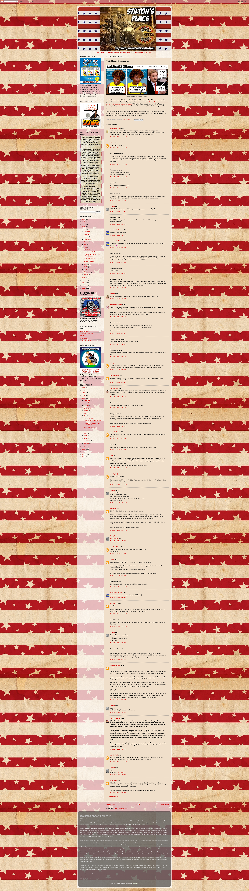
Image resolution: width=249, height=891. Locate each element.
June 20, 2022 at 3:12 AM (118, 224)
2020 (84, 280)
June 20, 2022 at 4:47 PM (118, 541)
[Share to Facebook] (141, 120)
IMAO (82, 336)
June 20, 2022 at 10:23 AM (118, 468)
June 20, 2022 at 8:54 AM (118, 382)
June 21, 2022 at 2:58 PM (118, 643)
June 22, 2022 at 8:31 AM (118, 700)
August (86, 242)
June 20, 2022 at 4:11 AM (118, 262)
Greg (111, 455)
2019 (84, 283)
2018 (84, 285)
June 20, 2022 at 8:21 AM (118, 357)
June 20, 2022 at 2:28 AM (118, 211)
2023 (84, 227)
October (86, 237)
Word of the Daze (89, 261)
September (87, 239)
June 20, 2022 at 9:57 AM (118, 449)
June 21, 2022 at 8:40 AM (118, 597)
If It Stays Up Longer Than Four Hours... (92, 255)
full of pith (121, 772)
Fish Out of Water (116, 304)
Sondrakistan (84, 338)
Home (137, 804)
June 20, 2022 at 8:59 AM (118, 397)
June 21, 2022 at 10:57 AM (118, 626)
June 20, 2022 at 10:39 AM (118, 484)
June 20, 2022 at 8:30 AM (118, 369)
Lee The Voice (114, 547)
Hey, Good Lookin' (89, 249)
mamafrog (113, 780)
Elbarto (112, 293)
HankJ (112, 142)
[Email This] (135, 120)
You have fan (114, 538)
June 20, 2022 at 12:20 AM (118, 164)
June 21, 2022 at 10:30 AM (118, 614)
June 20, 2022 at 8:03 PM (118, 575)
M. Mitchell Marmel (116, 230)
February (87, 272)
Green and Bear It (89, 258)
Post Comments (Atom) (121, 808)
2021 (84, 278)
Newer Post (110, 804)
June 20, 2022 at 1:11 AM (118, 200)
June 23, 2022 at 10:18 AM (118, 762)
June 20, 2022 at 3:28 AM (118, 235)
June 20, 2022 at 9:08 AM (118, 408)
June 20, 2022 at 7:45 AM (118, 344)
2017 (84, 288)
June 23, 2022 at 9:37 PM (118, 793)
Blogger (135, 883)
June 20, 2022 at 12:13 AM (118, 148)
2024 (84, 224)
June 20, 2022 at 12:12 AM (118, 137)
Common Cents (85, 331)
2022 (84, 229)
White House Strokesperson (92, 252)
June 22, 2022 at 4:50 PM (118, 749)
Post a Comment (113, 796)
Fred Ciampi (114, 388)
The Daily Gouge (85, 340)
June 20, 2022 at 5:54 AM (118, 317)
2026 (84, 219)
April (85, 267)
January (86, 274)
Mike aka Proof (115, 128)
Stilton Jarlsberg (115, 718)
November (87, 234)
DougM (112, 206)
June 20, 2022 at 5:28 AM (118, 298)
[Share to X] (139, 120)
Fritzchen (113, 508)
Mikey (112, 363)
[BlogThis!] (137, 120)
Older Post (164, 804)
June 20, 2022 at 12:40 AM (118, 177)
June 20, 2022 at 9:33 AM (118, 426)
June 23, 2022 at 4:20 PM (118, 774)
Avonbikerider (114, 375)
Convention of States (86, 333)
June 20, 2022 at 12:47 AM (118, 188)
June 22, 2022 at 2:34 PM (118, 712)
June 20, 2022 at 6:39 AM (118, 333)
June (85, 247)
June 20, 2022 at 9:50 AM (118, 439)
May (85, 264)
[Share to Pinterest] (142, 120)
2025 (84, 221)
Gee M (112, 559)
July (85, 244)
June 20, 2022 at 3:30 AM (118, 247)
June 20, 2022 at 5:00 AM (118, 273)
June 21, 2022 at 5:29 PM (118, 659)
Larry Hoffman (114, 432)
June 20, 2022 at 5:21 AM (118, 288)
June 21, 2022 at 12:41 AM (118, 586)
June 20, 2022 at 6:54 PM (118, 553)
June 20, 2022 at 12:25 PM (118, 530)
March (86, 269)
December (87, 231)
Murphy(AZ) (114, 474)
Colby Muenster (115, 665)
